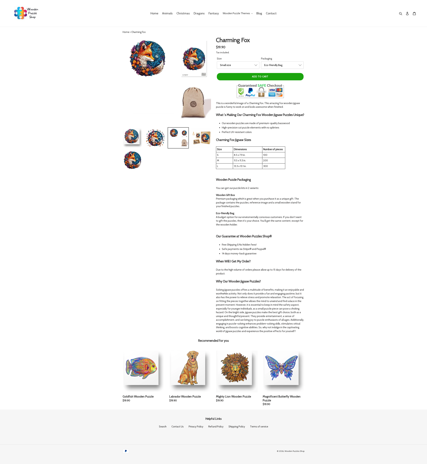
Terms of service (259, 426)
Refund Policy (216, 426)
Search (162, 426)
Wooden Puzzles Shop (294, 451)
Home (126, 32)
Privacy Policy (196, 426)
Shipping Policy (237, 426)
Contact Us (177, 426)
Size (219, 58)
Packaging (266, 58)
